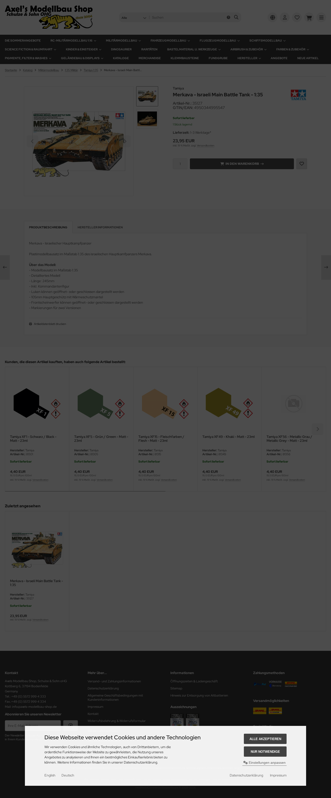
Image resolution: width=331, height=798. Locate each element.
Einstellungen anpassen (267, 763)
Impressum (278, 775)
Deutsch (68, 775)
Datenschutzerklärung (246, 775)
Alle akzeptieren (265, 739)
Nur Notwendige (265, 752)
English (49, 775)
